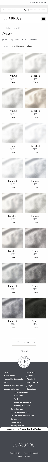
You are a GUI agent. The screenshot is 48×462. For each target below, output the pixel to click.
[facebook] (15, 447)
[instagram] (32, 447)
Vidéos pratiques (37, 3)
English (26, 453)
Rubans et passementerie (13, 386)
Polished (35, 76)
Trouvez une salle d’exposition (22, 416)
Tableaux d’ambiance (22, 402)
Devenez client (16, 419)
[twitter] (20, 447)
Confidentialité (15, 453)
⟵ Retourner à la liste (12, 28)
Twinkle (12, 76)
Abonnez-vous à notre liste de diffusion (24, 429)
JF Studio (29, 376)
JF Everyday (30, 372)
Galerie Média (16, 422)
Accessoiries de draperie (13, 379)
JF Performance (32, 382)
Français (35, 453)
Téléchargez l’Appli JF (22, 406)
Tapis (6, 382)
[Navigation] (43, 19)
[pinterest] (26, 447)
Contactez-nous (17, 409)
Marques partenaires (12, 389)
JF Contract (30, 379)
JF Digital (29, 386)
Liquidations (31, 389)
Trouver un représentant (20, 412)
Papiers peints (9, 376)
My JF (16, 399)
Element (12, 181)
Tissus (6, 372)
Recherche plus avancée (38, 10)
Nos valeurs (18, 396)
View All (24, 350)
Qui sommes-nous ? (21, 392)
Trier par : (5, 46)
